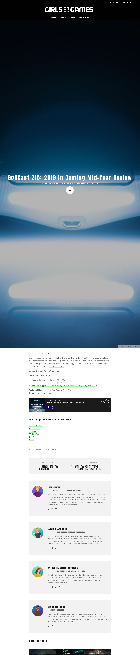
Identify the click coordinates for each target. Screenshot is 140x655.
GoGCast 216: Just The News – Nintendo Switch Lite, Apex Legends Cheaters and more (86, 467)
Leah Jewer (44, 183)
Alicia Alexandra (54, 183)
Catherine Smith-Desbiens (68, 183)
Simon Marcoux (84, 183)
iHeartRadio (35, 434)
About (73, 17)
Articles (65, 17)
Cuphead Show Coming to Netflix (44, 383)
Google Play (35, 428)
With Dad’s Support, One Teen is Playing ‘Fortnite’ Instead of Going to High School (62, 385)
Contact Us (84, 17)
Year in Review (51, 450)
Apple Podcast (37, 425)
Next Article (93, 463)
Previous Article (48, 463)
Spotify (34, 431)
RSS (32, 439)
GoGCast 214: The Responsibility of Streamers (48, 467)
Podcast (55, 17)
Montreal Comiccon (56, 366)
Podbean (33, 437)
